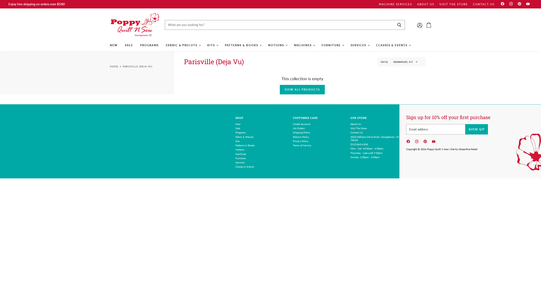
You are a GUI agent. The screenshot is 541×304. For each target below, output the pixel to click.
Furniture (332, 45)
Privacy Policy (300, 141)
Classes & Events (392, 45)
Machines (303, 45)
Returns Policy (301, 136)
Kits (211, 45)
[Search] (399, 25)
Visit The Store (453, 4)
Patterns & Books (242, 45)
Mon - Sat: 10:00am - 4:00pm (366, 148)
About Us (425, 4)
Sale (129, 45)
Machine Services (395, 4)
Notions (276, 45)
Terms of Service (302, 145)
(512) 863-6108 (359, 144)
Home (114, 66)
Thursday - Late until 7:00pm (366, 153)
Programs (149, 45)
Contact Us (484, 4)
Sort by (384, 62)
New (114, 45)
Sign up (477, 129)
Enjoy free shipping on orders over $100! (36, 4)
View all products (302, 89)
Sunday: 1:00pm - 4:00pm (365, 157)
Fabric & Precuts (182, 45)
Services (359, 45)
